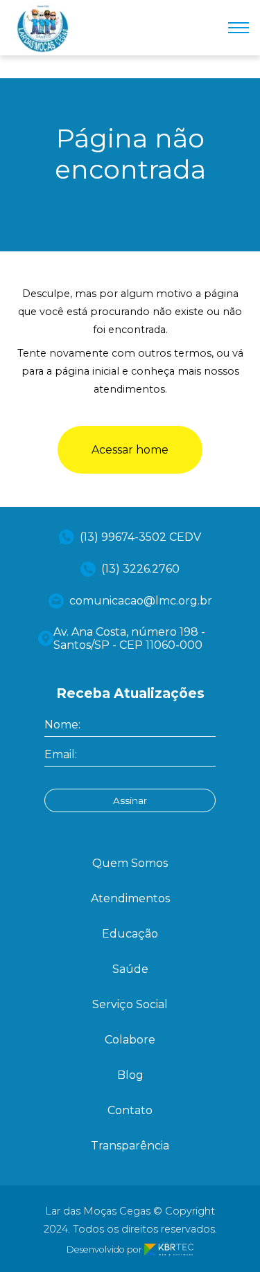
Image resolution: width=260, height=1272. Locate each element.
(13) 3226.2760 (140, 568)
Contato (130, 1110)
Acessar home (130, 449)
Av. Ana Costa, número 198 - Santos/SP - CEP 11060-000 (129, 638)
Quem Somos (130, 863)
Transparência (130, 1145)
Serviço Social (130, 1004)
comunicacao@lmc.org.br (140, 600)
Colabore (130, 1039)
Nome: (62, 724)
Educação (130, 933)
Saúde (130, 969)
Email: (60, 754)
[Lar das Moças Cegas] (43, 48)
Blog (130, 1075)
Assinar (130, 800)
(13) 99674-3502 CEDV (140, 537)
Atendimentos (130, 898)
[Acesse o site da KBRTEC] (168, 1249)
